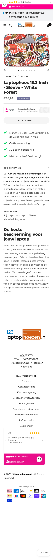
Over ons (26, 381)
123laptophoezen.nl (16, 76)
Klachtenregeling (26, 392)
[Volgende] (48, 70)
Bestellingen (26, 425)
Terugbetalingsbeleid (26, 414)
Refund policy (26, 420)
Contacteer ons (26, 386)
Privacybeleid (26, 403)
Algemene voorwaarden (26, 397)
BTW (17, 359)
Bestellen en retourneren (26, 409)
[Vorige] (5, 70)
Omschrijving (12, 168)
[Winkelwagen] (47, 25)
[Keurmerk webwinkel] (26, 110)
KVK (22, 355)
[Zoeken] (10, 25)
